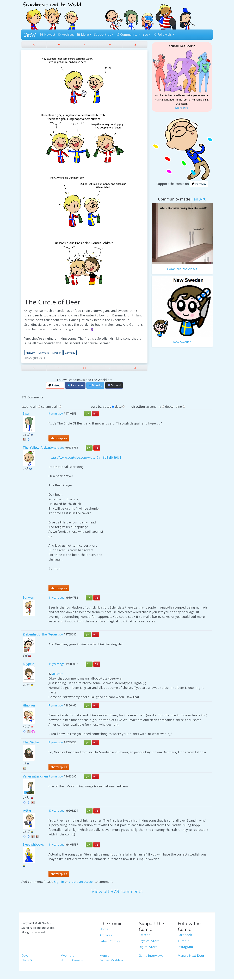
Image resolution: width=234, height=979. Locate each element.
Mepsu (104, 955)
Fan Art (198, 199)
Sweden (56, 352)
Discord (115, 385)
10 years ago (56, 448)
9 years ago (55, 414)
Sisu (26, 413)
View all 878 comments (117, 891)
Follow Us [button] (164, 34)
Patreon (56, 385)
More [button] (84, 34)
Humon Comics (71, 960)
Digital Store (148, 947)
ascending (153, 406)
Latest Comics (110, 941)
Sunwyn (28, 597)
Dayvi (25, 955)
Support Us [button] (102, 34)
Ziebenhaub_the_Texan (40, 634)
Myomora (67, 955)
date (118, 406)
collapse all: (49, 406)
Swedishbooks (33, 844)
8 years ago (55, 742)
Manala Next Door (191, 955)
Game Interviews (151, 955)
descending (173, 406)
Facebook (76, 385)
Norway (30, 352)
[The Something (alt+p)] (59, 44)
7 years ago (55, 705)
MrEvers (57, 674)
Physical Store (149, 941)
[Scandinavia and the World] (52, 14)
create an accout (81, 882)
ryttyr (27, 810)
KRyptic (28, 664)
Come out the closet (182, 269)
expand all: (29, 406)
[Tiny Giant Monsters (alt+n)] (109, 44)
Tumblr (183, 941)
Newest (49, 34)
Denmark (43, 352)
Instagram (185, 947)
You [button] (145, 34)
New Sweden (182, 342)
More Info (181, 108)
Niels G (26, 960)
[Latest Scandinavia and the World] (134, 44)
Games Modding (112, 960)
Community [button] (128, 34)
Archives (67, 34)
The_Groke (31, 742)
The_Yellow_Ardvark (37, 447)
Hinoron (29, 705)
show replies (59, 438)
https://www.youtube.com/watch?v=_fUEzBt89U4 (84, 457)
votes (107, 406)
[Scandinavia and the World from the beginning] (34, 44)
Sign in (59, 882)
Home (104, 929)
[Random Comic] (84, 44)
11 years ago (56, 598)
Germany (70, 352)
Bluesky (96, 385)
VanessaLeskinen (35, 776)
